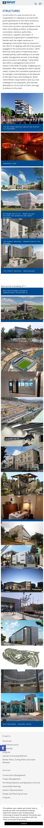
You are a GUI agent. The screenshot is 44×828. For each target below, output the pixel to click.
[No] (42, 806)
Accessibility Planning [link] (12, 786)
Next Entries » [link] (4, 721)
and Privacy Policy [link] (20, 819)
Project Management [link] (11, 779)
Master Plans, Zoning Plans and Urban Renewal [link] (19, 761)
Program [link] (6, 797)
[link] (3, 748)
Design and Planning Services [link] (15, 794)
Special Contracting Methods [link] (15, 756)
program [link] (6, 752)
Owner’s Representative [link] (13, 790)
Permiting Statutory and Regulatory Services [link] (21, 782)
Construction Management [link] (14, 775)
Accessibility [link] (8, 748)
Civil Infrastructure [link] (11, 745)
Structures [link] (7, 741)
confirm (23, 823)
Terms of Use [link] (8, 819)
